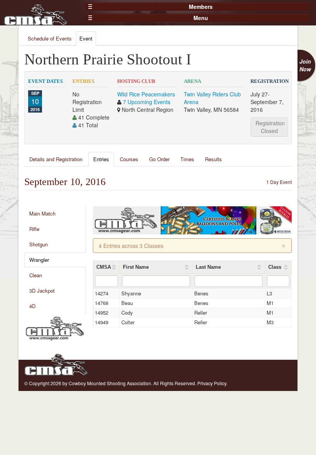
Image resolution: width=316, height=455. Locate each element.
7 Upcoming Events (146, 102)
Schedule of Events (50, 38)
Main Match (42, 213)
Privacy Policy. (212, 383)
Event (85, 38)
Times (187, 159)
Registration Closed (270, 127)
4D (32, 306)
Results (213, 159)
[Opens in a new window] (55, 327)
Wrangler (39, 259)
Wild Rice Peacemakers (146, 94)
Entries (101, 159)
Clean (35, 275)
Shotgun (38, 244)
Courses (129, 159)
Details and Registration (55, 159)
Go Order (159, 159)
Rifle (34, 229)
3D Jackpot (42, 290)
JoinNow (305, 65)
